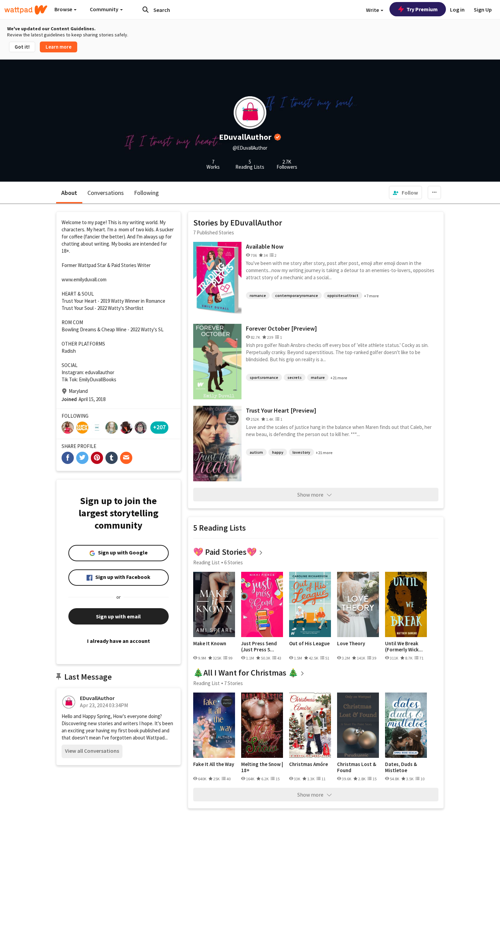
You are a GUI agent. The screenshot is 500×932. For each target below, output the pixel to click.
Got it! (22, 47)
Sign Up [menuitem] (483, 9)
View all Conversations (92, 750)
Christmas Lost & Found (356, 767)
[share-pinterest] (97, 458)
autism (256, 452)
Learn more (58, 47)
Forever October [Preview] (281, 328)
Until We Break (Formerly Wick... (404, 646)
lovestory (301, 452)
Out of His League (309, 643)
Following (146, 193)
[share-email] (126, 458)
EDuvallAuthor (97, 698)
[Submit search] (145, 9)
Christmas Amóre (308, 764)
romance (258, 295)
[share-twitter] (82, 458)
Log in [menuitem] (457, 9)
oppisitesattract (343, 295)
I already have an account (118, 640)
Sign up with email (118, 616)
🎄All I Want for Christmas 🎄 (245, 672)
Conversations (105, 193)
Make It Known (209, 643)
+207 (159, 427)
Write (373, 9)
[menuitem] (405, 192)
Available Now (264, 246)
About (69, 193)
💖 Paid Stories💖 (225, 552)
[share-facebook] (68, 458)
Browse (63, 9)
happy (277, 452)
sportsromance (264, 377)
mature (318, 377)
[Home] (25, 10)
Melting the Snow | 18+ (262, 767)
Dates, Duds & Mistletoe (401, 767)
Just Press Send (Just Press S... (259, 646)
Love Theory (351, 643)
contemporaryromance (296, 295)
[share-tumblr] (111, 458)
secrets (294, 377)
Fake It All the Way (213, 764)
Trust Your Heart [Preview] (281, 410)
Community (104, 9)
